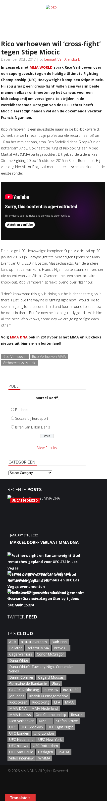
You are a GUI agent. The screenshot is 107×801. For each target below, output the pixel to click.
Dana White (18, 660)
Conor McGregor (50, 654)
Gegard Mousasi (51, 677)
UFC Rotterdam (45, 745)
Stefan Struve (67, 720)
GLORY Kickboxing (24, 689)
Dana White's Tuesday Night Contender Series (41, 668)
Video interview (21, 758)
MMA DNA (19, 337)
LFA (57, 702)
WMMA (44, 758)
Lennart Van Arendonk (62, 59)
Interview (51, 689)
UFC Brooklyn (32, 727)
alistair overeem (34, 641)
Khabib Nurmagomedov (48, 696)
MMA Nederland (44, 708)
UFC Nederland (21, 739)
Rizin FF (45, 720)
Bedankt (22, 409)
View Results (47, 447)
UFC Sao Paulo (21, 752)
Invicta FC (71, 689)
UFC (12, 727)
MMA (69, 702)
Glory (56, 683)
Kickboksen (18, 702)
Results (77, 714)
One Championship (51, 714)
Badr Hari (59, 641)
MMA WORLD (41, 67)
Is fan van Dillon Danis (32, 427)
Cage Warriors (20, 654)
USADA (63, 752)
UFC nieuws (18, 745)
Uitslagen (45, 752)
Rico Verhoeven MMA (49, 356)
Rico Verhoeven (15, 356)
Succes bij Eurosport (31, 418)
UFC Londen (19, 733)
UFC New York (50, 739)
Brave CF (61, 648)
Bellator (15, 648)
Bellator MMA (38, 648)
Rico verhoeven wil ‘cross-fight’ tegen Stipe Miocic (51, 47)
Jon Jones (16, 696)
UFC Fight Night (60, 727)
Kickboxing (40, 702)
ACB (12, 641)
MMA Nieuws (20, 714)
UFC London (44, 733)
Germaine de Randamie (28, 683)
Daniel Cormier (21, 677)
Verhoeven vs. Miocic (19, 362)
